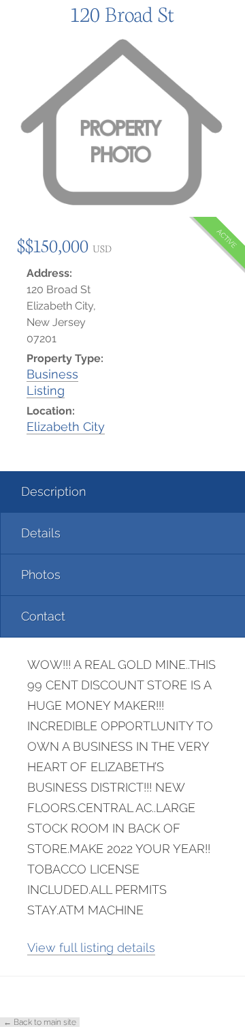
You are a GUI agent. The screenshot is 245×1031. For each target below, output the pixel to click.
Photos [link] (41, 574)
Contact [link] (43, 616)
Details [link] (41, 533)
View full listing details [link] (91, 947)
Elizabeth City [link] (66, 426)
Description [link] (53, 491)
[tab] (122, 492)
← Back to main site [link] (39, 1022)
